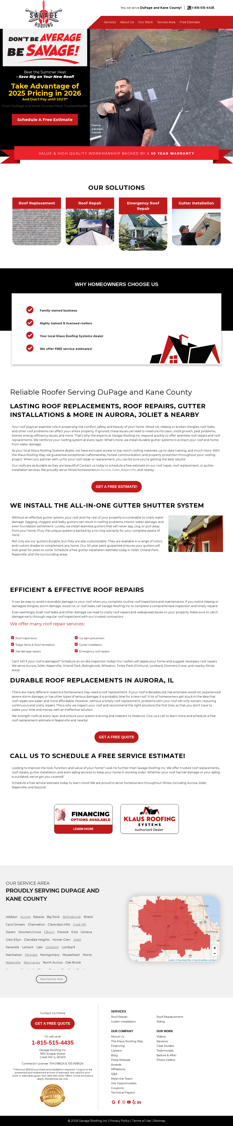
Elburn (49, 932)
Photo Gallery (166, 1060)
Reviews (162, 1041)
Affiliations (118, 1069)
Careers (116, 1050)
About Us (127, 22)
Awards (116, 1064)
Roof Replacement (170, 1016)
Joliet (116, 470)
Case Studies (165, 1046)
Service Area (166, 22)
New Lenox (32, 962)
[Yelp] (134, 1102)
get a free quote (52, 1023)
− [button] (215, 953)
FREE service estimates (73, 349)
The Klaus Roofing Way (127, 1041)
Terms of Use (141, 1121)
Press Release (120, 1060)
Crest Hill (79, 924)
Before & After (166, 1055)
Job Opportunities (123, 1083)
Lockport (52, 947)
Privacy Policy (120, 1121)
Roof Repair (119, 1016)
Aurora (106, 470)
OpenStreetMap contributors (206, 959)
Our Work (145, 22)
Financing (118, 1046)
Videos (161, 1036)
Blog (114, 1055)
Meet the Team (122, 1078)
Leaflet (171, 959)
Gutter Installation (123, 1021)
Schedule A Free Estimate (44, 119)
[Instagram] (124, 1102)
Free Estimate (190, 22)
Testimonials (165, 1050)
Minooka (31, 955)
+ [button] (215, 948)
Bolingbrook (72, 917)
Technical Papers (123, 1092)
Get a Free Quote (116, 737)
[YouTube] (129, 1102)
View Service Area (51, 979)
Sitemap (159, 1121)
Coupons (117, 1088)
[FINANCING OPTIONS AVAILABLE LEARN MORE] (84, 802)
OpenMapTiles (184, 959)
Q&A (114, 1074)
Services (110, 22)
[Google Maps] (113, 1102)
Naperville (128, 470)
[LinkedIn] (139, 1102)
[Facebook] (118, 1102)
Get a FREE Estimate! (116, 487)
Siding (161, 1021)
